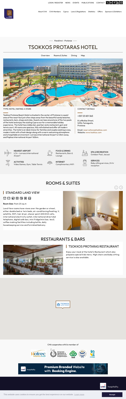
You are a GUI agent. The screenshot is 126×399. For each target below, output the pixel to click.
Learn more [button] (79, 394)
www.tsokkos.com (94, 132)
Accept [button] (112, 395)
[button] (63, 305)
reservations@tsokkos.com (95, 130)
